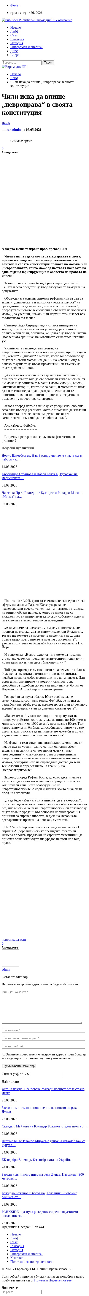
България (17, 39)
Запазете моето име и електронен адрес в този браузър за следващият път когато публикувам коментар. (44, 1056)
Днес (14, 51)
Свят (13, 35)
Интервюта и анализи (26, 47)
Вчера (14, 55)
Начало (15, 27)
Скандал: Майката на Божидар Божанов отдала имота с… (44, 1126)
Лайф (14, 31)
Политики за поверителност (31, 1261)
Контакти (17, 1258)
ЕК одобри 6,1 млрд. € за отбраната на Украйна (37, 1160)
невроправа (10, 939)
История (16, 43)
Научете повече (60, 1280)
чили (22, 939)
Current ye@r (12, 1074)
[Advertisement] (44, 199)
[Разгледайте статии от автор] (10, 965)
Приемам (41, 1280)
